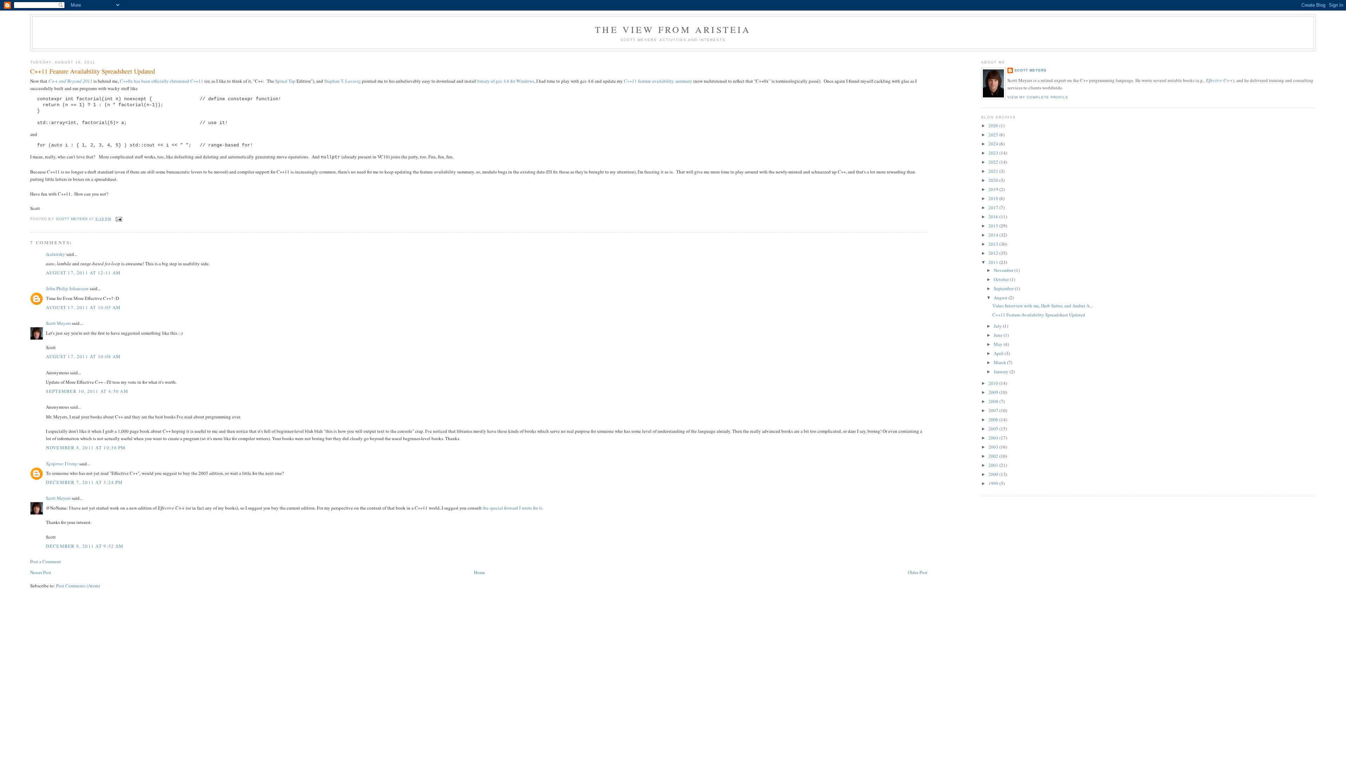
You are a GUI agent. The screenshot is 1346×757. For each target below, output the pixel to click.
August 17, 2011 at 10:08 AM (83, 356)
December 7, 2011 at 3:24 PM (84, 482)
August (1001, 297)
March (1000, 362)
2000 (993, 474)
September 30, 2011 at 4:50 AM (87, 391)
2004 (993, 438)
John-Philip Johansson (67, 288)
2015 (993, 226)
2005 (993, 428)
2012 (993, 253)
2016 (993, 216)
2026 (993, 125)
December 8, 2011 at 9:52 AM (84, 546)
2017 (993, 207)
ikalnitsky (55, 254)
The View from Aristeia (673, 29)
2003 (993, 447)
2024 (993, 144)
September (1004, 288)
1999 (993, 483)
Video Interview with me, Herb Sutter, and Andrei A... (1042, 305)
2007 (993, 410)
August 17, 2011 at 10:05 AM (83, 307)
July (998, 326)
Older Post (917, 572)
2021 (993, 171)
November (1004, 270)
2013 (993, 244)
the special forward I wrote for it (512, 508)
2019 (993, 189)
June (999, 335)
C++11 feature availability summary (658, 81)
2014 (993, 235)
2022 (993, 162)
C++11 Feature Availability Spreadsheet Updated (1038, 315)
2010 (993, 383)
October (1002, 279)
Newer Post (40, 572)
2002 (993, 456)
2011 (993, 262)
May (999, 344)
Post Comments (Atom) (78, 585)
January (1002, 371)
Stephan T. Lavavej (342, 81)
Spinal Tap (285, 81)
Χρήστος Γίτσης (62, 464)
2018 (993, 198)
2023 (993, 153)
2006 (993, 419)
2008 (993, 401)
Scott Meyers (58, 323)
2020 (993, 180)
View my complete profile (1037, 97)
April (999, 353)
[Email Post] (119, 219)
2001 (993, 465)
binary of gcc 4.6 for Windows (505, 81)
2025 (993, 134)
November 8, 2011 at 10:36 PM (85, 447)
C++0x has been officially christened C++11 (161, 81)
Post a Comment (45, 561)
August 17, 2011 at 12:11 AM (83, 273)
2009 (993, 392)
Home (479, 572)
